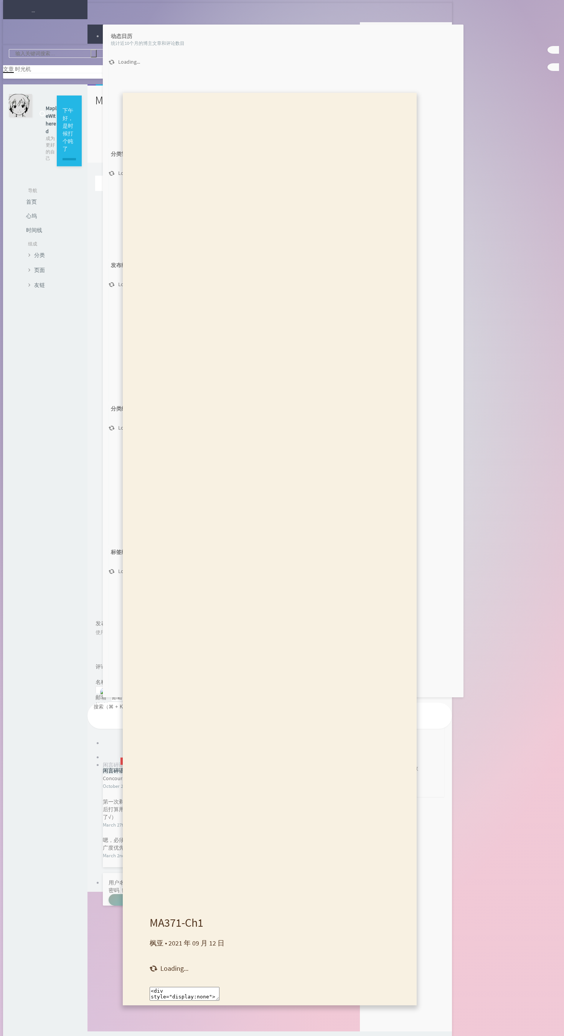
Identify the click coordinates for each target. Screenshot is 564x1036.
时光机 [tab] (23, 69)
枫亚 (156, 943)
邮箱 (103, 697)
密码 (114, 890)
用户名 (117, 882)
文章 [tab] (8, 69)
